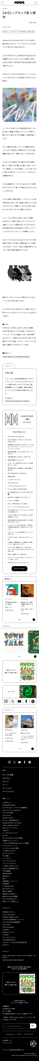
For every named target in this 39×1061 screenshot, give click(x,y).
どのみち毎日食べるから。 (9, 940)
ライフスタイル (8, 791)
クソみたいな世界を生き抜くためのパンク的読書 (16, 843)
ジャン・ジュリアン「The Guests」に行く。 (19, 507)
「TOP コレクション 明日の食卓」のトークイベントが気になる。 (21, 533)
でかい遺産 (6, 856)
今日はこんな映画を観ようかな (11, 868)
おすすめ (5, 835)
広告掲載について (7, 1040)
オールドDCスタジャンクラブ (10, 833)
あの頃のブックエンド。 (9, 932)
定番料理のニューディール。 (10, 881)
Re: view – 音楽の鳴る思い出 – (11, 820)
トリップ (6, 781)
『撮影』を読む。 (12, 476)
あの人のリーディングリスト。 (10, 828)
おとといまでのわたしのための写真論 (13, 838)
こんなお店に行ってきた (9, 851)
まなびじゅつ (6, 945)
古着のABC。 (6, 876)
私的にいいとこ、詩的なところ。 (11, 901)
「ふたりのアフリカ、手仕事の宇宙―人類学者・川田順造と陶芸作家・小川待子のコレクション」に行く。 (20, 527)
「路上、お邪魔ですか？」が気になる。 (17, 554)
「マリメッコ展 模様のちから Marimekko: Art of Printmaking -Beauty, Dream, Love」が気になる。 (21, 549)
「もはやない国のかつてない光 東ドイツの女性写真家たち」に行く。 (20, 516)
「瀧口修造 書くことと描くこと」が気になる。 (19, 457)
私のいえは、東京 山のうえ (10, 899)
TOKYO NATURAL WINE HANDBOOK (13, 960)
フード (5, 785)
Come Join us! (10, 1034)
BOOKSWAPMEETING (9, 805)
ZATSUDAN (6, 930)
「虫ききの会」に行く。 (13, 483)
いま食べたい (6, 830)
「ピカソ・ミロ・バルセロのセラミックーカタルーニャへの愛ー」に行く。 (21, 558)
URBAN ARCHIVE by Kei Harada (12, 823)
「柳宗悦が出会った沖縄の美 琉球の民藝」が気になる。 (20, 469)
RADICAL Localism (8, 818)
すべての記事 (8, 775)
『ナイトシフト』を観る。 (14, 500)
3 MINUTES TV (7, 802)
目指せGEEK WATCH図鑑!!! (10, 896)
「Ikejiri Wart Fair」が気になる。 (16, 436)
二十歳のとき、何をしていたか (11, 866)
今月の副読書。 (7, 871)
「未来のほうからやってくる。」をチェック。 (18, 562)
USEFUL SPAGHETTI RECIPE (11, 825)
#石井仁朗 (31, 31)
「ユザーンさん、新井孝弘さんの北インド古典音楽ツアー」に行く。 (20, 464)
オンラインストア (28, 1034)
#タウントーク (6, 31)
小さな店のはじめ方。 (8, 886)
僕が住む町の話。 (7, 873)
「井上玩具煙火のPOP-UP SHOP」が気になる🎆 (20, 493)
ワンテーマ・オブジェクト (9, 863)
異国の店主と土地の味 (9, 894)
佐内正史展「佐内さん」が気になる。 (17, 473)
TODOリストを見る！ (19, 568)
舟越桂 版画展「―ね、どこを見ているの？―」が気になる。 (20, 453)
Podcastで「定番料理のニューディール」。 (14, 919)
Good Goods (7, 815)
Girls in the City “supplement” (12, 810)
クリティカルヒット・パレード (10, 846)
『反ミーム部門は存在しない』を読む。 (18, 504)
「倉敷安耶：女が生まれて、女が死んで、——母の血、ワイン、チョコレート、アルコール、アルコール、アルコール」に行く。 (21, 446)
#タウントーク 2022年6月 (19, 31)
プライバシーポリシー (19, 1017)
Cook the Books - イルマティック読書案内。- (15, 808)
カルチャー (7, 778)
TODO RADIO (7, 924)
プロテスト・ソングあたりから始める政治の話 (15, 942)
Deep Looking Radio (9, 914)
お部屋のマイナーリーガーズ (10, 840)
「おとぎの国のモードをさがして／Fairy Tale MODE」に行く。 (19, 440)
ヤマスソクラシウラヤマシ (9, 861)
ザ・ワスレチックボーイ (9, 853)
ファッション (7, 788)
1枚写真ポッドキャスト (8, 912)
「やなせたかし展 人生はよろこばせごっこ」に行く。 (20, 538)
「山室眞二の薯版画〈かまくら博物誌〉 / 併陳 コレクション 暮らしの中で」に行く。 (20, 543)
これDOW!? (6, 935)
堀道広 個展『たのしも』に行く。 (16, 460)
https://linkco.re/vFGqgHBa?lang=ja (16, 357)
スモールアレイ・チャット (9, 937)
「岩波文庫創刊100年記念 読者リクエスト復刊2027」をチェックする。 (20, 521)
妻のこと (5, 878)
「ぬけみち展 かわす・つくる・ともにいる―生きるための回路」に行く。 (20, 511)
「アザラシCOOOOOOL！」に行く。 (17, 486)
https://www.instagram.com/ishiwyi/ (17, 401)
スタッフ (19, 1034)
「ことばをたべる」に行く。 (14, 479)
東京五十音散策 (7, 891)
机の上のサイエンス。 (8, 889)
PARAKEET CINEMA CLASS (10, 917)
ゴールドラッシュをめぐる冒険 (11, 848)
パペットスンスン (7, 858)
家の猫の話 (6, 883)
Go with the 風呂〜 (8, 813)
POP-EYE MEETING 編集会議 (11, 922)
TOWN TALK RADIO (8, 927)
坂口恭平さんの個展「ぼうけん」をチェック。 (19, 497)
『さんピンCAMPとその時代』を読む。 (17, 489)
